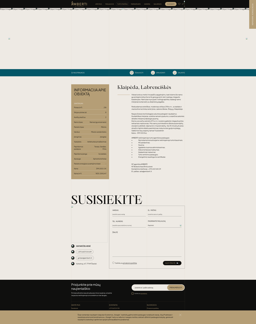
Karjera (147, 4)
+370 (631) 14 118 (114, 308)
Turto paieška (122, 4)
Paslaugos (109, 4)
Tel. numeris (117, 221)
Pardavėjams (136, 4)
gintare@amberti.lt (85, 258)
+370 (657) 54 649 (85, 252)
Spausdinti (160, 73)
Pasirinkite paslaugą (157, 221)
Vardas (115, 210)
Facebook (74, 308)
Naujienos (158, 4)
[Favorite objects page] (179, 4)
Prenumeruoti (176, 287)
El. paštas (152, 210)
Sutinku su (140, 293)
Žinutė (115, 232)
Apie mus (98, 4)
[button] (2, 38)
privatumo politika (130, 263)
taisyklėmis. (143, 293)
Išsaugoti (139, 73)
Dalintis (181, 73)
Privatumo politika (153, 308)
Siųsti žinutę (170, 263)
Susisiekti (170, 4)
